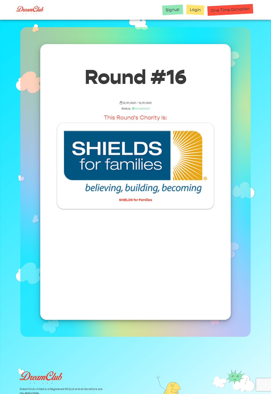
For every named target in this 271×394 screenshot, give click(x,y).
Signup (173, 9)
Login (195, 9)
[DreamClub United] (86, 9)
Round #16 (136, 77)
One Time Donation (230, 9)
